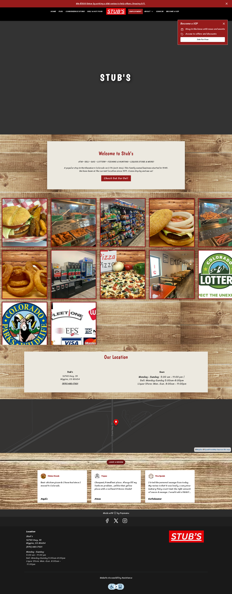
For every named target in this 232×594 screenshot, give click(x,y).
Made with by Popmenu (65, 513)
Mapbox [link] (200, 449)
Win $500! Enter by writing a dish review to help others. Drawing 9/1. (110, 4)
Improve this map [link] (223, 449)
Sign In (159, 11)
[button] (149, 11)
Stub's (186, 536)
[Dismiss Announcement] (226, 3)
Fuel (61, 11)
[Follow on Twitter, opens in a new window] (116, 521)
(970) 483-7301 (34, 547)
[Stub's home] (116, 11)
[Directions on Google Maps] (116, 426)
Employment (135, 11)
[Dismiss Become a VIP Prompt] (224, 24)
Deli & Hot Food (95, 11)
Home (53, 11)
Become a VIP (172, 11)
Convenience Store (75, 11)
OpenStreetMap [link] (210, 449)
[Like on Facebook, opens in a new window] (107, 521)
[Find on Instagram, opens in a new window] (124, 521)
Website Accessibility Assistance (116, 577)
